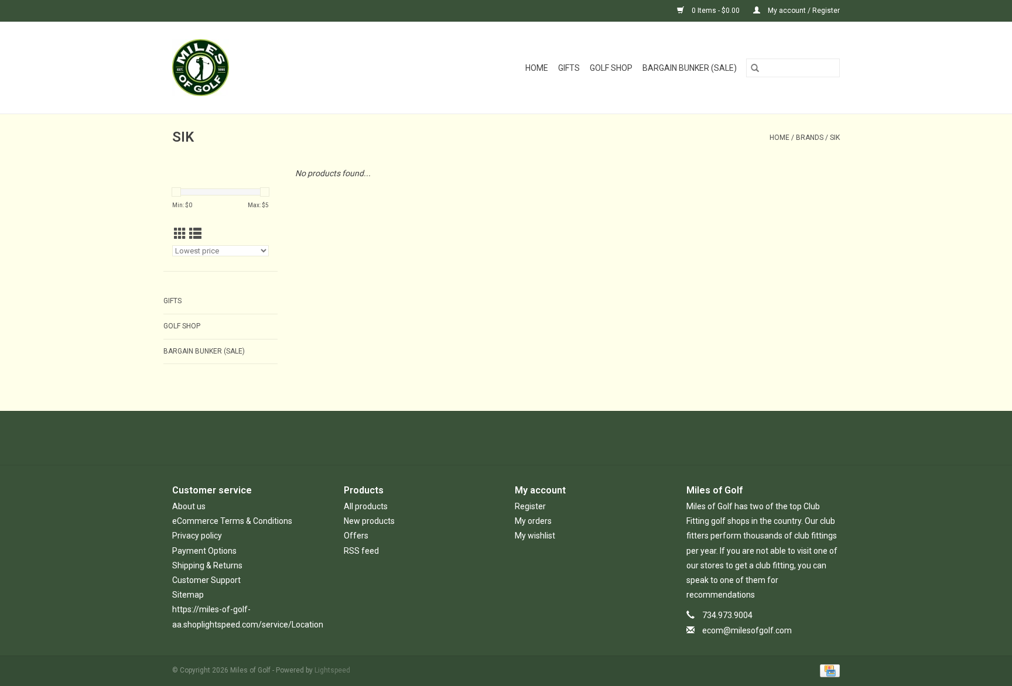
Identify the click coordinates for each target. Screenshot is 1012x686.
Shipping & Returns (207, 565)
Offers (356, 535)
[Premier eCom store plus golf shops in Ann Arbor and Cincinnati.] (222, 67)
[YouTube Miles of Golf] (516, 437)
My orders (533, 521)
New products (369, 521)
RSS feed (361, 550)
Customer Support (206, 580)
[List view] (195, 234)
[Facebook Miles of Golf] (475, 437)
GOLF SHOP (611, 68)
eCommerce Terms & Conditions (232, 521)
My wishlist (535, 535)
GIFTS (569, 68)
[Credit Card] (828, 670)
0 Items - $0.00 (715, 10)
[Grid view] (180, 234)
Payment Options (204, 550)
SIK (835, 137)
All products (366, 506)
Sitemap (188, 594)
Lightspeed (332, 670)
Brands (809, 137)
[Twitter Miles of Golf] (496, 437)
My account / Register (803, 10)
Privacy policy (197, 535)
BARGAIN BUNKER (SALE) (689, 68)
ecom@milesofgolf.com (747, 630)
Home (536, 68)
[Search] (755, 68)
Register (530, 506)
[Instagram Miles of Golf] (537, 437)
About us (189, 506)
